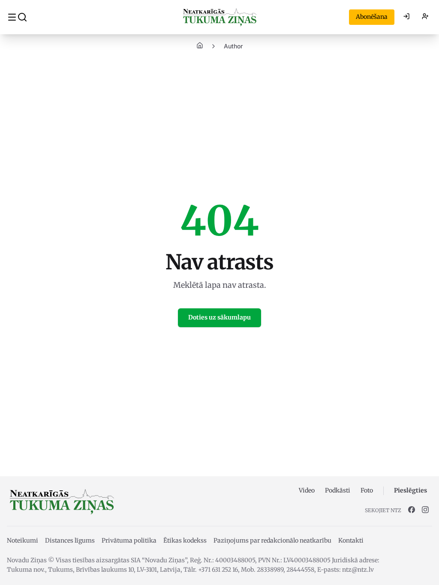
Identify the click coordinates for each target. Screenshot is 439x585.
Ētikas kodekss (185, 540)
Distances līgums (70, 540)
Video (307, 490)
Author (233, 46)
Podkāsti (337, 490)
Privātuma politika (129, 540)
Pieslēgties (410, 490)
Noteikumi (22, 540)
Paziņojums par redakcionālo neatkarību (272, 540)
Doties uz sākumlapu (219, 317)
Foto (367, 490)
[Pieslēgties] (406, 17)
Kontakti (351, 540)
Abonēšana (372, 17)
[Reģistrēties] (425, 17)
